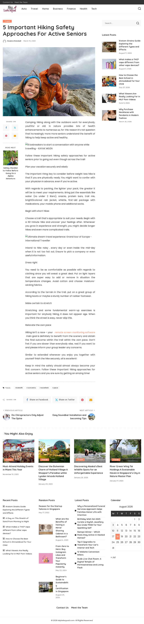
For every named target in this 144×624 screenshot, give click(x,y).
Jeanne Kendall (14, 41)
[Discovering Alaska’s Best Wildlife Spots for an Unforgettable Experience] (90, 451)
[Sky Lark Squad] (10, 8)
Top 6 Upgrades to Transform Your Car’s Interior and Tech (87, 545)
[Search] (139, 8)
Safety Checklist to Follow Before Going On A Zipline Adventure (10, 173)
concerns (32, 388)
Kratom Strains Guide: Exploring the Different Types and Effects (16, 509)
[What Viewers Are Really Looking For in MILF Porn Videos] (109, 98)
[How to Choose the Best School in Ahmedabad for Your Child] (109, 81)
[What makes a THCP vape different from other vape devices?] (109, 64)
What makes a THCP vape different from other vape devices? (129, 62)
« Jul (113, 557)
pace (56, 388)
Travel (7, 21)
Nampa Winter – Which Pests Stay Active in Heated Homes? (91, 535)
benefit (19, 388)
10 (113, 530)
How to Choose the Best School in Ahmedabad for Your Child (17, 541)
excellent (45, 388)
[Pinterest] (6, 136)
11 (117, 530)
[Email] (15, 136)
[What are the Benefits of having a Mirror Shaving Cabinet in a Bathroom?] (46, 529)
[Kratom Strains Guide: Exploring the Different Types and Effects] (109, 47)
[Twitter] (15, 127)
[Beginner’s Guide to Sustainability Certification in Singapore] (46, 587)
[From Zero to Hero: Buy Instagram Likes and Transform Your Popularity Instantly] (46, 558)
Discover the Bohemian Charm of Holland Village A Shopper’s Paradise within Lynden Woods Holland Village (53, 473)
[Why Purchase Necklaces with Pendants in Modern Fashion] (109, 115)
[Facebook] (6, 127)
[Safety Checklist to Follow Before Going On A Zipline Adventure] (10, 157)
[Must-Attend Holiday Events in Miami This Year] (18, 451)
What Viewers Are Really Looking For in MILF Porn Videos (129, 96)
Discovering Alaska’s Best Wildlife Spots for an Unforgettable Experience (88, 469)
